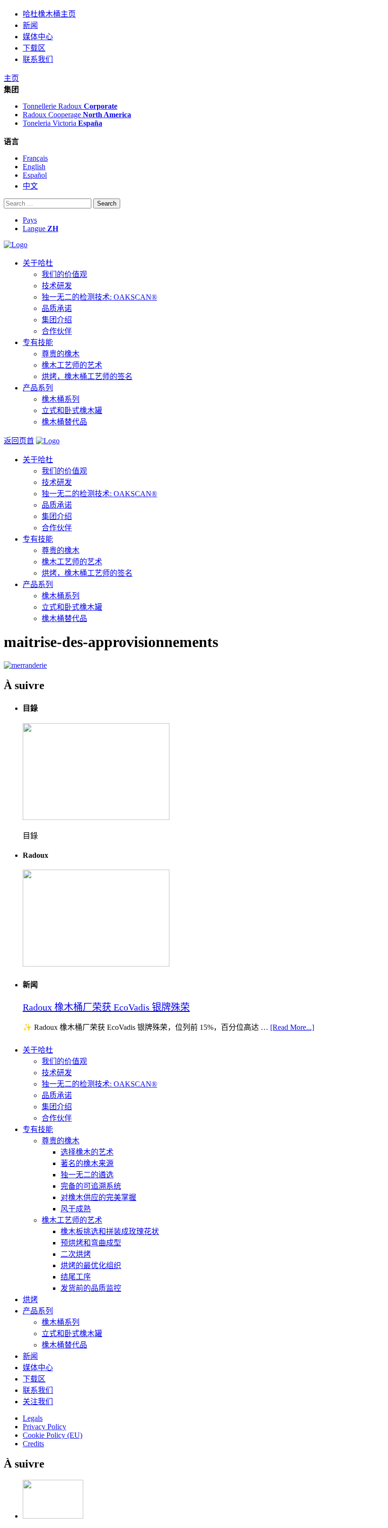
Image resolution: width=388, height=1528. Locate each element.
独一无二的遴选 (87, 1175)
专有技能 (38, 342)
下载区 (34, 48)
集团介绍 (57, 320)
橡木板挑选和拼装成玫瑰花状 (110, 1231)
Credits (33, 1444)
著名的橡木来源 (87, 1163)
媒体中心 (38, 37)
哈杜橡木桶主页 (49, 14)
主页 (11, 78)
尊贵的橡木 (60, 354)
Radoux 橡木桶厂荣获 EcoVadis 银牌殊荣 (106, 1007)
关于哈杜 (38, 263)
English (34, 167)
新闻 (30, 25)
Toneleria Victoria (62, 123)
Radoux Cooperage (77, 115)
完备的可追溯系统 (91, 1186)
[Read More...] (292, 1027)
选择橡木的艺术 (87, 1152)
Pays (30, 220)
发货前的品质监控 (91, 1288)
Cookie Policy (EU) (52, 1435)
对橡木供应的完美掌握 (98, 1197)
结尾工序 (76, 1277)
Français (35, 158)
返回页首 (19, 441)
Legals (33, 1418)
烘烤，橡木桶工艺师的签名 (87, 376)
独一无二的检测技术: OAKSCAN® (99, 297)
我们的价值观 (64, 274)
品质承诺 (57, 308)
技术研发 (57, 286)
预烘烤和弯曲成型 (91, 1243)
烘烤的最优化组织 (91, 1265)
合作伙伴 (57, 331)
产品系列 (38, 388)
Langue (40, 228)
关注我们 (38, 1402)
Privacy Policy (44, 1427)
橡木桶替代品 (64, 422)
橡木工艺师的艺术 (72, 365)
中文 (30, 186)
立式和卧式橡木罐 (72, 410)
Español (35, 175)
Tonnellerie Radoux (70, 106)
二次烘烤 (76, 1254)
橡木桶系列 (60, 399)
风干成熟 (76, 1209)
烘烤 (30, 1299)
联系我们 (38, 59)
